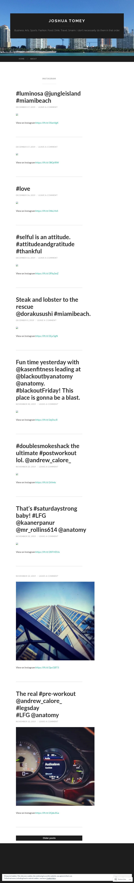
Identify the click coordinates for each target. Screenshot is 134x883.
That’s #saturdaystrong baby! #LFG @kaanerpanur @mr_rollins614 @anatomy (51, 519)
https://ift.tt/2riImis (45, 482)
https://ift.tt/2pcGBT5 (47, 667)
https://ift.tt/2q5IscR (46, 419)
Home (21, 59)
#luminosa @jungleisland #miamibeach (48, 97)
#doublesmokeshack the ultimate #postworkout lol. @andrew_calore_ (47, 453)
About (33, 59)
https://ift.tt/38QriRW (47, 162)
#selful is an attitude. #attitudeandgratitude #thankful (45, 244)
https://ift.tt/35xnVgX (46, 122)
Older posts (49, 838)
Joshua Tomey (67, 20)
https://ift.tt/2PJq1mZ (46, 273)
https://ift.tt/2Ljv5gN (46, 336)
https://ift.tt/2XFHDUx (47, 551)
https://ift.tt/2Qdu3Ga (47, 812)
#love (23, 188)
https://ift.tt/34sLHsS (46, 210)
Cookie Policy (51, 878)
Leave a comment (48, 107)
